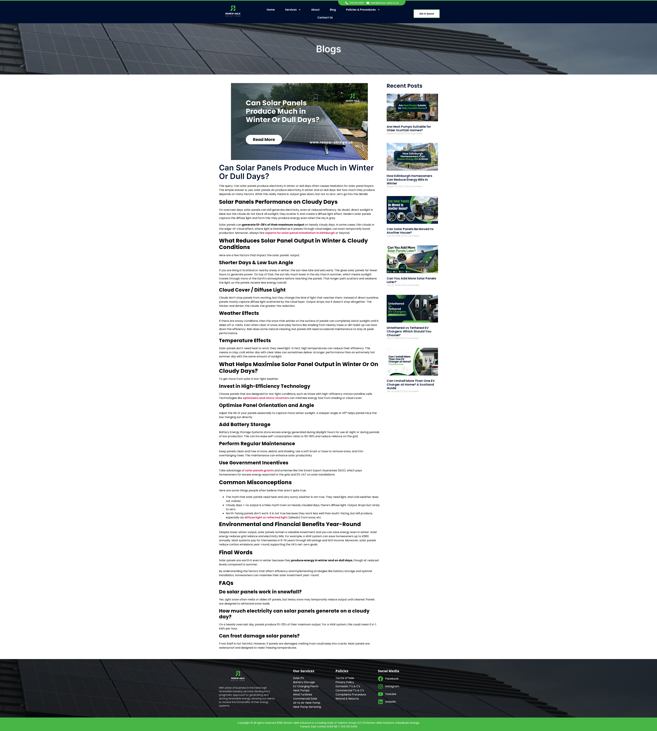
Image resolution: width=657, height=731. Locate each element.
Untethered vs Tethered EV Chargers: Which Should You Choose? (409, 331)
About (315, 9)
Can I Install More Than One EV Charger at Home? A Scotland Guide (411, 384)
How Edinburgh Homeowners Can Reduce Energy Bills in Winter (409, 179)
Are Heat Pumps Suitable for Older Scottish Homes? (409, 128)
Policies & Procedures (361, 9)
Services (291, 9)
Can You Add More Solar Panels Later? (411, 280)
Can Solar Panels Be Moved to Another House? (410, 231)
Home (271, 9)
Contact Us (325, 17)
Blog (333, 9)
